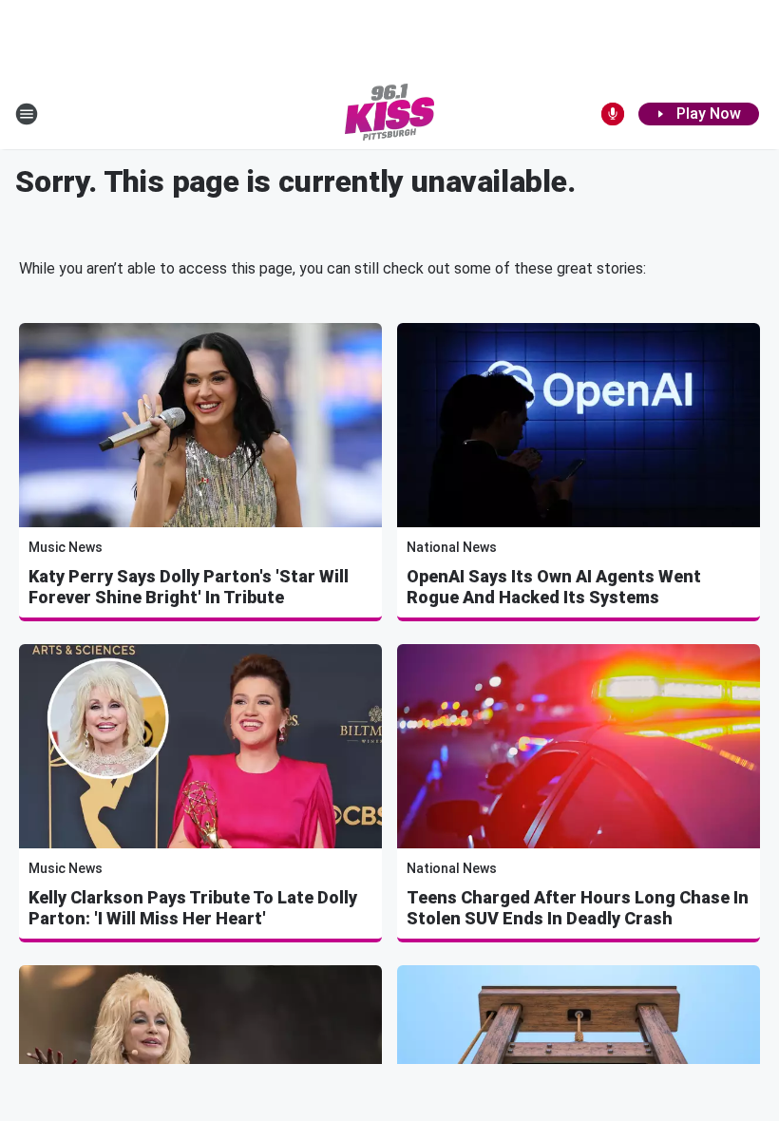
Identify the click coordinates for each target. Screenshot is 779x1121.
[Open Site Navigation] (26, 114)
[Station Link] (389, 114)
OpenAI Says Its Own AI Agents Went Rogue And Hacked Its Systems (554, 586)
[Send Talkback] (612, 114)
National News (452, 547)
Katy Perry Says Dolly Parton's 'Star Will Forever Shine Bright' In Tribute (188, 586)
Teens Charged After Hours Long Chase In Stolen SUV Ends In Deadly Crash (578, 907)
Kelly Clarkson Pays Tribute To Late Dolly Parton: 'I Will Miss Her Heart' (192, 907)
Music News (65, 547)
